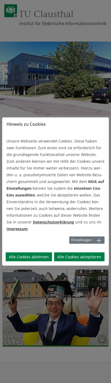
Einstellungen (81, 240)
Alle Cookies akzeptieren (79, 256)
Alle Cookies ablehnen (29, 256)
